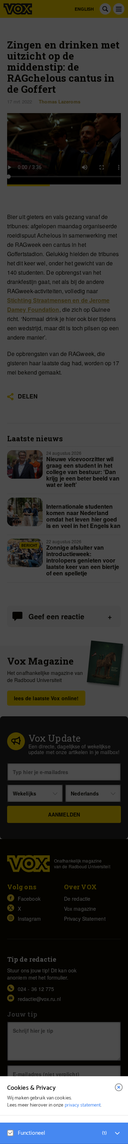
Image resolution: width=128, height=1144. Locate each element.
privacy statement (83, 1105)
